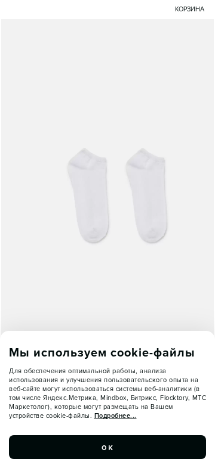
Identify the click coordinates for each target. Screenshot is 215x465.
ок (107, 447)
